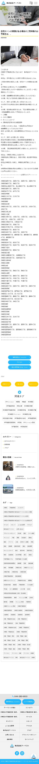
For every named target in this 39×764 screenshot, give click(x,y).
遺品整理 (29, 546)
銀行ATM (22, 551)
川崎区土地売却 (18, 610)
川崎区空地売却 (29, 610)
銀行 (16, 551)
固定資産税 (18, 576)
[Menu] (35, 3)
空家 (25, 563)
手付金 (5, 589)
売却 (5, 555)
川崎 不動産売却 (20, 623)
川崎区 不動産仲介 (24, 628)
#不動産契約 (32, 418)
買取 (18, 538)
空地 (32, 542)
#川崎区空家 (28, 406)
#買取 (18, 402)
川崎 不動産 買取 (23, 640)
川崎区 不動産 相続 (9, 649)
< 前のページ (6, 384)
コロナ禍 (22, 589)
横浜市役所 (17, 546)
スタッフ (13, 525)
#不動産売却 (10, 406)
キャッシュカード (8, 551)
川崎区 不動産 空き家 (24, 645)
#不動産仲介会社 (20, 418)
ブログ (2, 376)
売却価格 (11, 568)
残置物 (30, 580)
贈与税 (5, 602)
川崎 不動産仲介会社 (9, 619)
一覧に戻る (19, 384)
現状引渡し (30, 551)
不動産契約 (22, 585)
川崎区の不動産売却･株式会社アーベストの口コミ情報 (18, 512)
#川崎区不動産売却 (9, 410)
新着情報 (7, 444)
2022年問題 (18, 555)
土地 (17, 542)
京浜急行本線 (7, 585)
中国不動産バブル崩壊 (21, 559)
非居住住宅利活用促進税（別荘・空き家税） (15, 593)
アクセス (29, 525)
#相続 (24, 402)
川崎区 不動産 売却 (9, 645)
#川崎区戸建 (32, 410)
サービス (6, 525)
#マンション (10, 402)
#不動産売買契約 (9, 422)
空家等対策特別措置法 (9, 563)
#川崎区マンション (14, 414)
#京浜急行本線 (7, 418)
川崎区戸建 (6, 572)
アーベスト (6, 653)
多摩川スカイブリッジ (9, 580)
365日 (28, 589)
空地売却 (13, 615)
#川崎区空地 (22, 410)
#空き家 (19, 406)
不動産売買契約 (8, 598)
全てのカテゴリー (9, 441)
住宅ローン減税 (24, 542)
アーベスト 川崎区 (29, 653)
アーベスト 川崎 (16, 653)
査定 (25, 533)
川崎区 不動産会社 (9, 632)
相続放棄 (30, 563)
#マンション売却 (29, 422)
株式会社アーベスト (9, 529)
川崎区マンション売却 (9, 606)
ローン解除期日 (14, 589)
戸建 (13, 538)
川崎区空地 (15, 572)
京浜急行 (24, 538)
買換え (30, 538)
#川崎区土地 (27, 414)
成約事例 (27, 615)
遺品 (24, 546)
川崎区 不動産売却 (22, 632)
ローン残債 (31, 533)
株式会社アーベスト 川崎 (10, 658)
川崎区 (5, 508)
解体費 (19, 563)
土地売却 (6, 615)
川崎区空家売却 (8, 610)
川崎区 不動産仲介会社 (10, 628)
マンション (6, 538)
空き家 (19, 533)
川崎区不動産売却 (8, 576)
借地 (5, 546)
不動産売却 (12, 508)
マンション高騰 (23, 598)
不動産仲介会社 (22, 580)
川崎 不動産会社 (8, 623)
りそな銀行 (30, 585)
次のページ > (33, 384)
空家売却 (20, 615)
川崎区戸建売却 (22, 606)
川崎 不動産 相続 (22, 636)
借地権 (10, 546)
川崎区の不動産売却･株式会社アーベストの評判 (16, 516)
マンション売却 (20, 602)
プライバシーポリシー (9, 533)
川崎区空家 (23, 572)
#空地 (19, 422)
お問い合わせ (20, 529)
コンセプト (21, 508)
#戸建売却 (15, 427)
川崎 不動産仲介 (22, 619)
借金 (5, 568)
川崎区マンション (28, 568)
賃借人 (30, 555)
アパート (11, 542)
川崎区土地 (18, 568)
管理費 (11, 602)
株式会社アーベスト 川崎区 (27, 658)
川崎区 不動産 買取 (23, 649)
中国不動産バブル (8, 559)
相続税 (15, 585)
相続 (5, 542)
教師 (15, 598)
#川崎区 (30, 402)
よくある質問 (21, 525)
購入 (25, 555)
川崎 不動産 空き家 (9, 640)
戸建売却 (28, 602)
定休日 (31, 598)
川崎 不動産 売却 (9, 636)
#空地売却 (24, 427)
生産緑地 (11, 555)
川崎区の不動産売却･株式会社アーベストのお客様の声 (18, 521)
